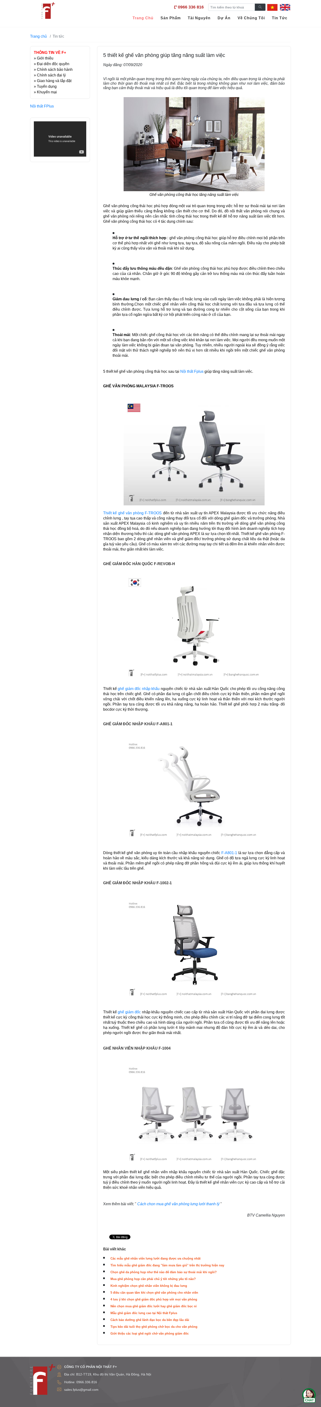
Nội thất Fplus (192, 371)
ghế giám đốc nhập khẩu (139, 689)
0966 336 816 (191, 7)
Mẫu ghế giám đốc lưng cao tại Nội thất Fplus (143, 1313)
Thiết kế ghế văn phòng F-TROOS (132, 513)
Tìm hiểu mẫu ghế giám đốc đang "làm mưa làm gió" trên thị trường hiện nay (167, 1265)
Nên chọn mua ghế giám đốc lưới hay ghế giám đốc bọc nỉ (153, 1306)
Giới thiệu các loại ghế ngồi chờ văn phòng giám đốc (149, 1333)
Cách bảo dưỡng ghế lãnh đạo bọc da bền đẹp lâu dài (149, 1320)
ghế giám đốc (130, 1012)
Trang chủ (38, 36)
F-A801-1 (229, 853)
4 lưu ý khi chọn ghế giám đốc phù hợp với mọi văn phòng (153, 1299)
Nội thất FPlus (42, 106)
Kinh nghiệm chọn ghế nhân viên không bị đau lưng (148, 1286)
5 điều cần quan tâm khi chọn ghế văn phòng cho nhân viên (154, 1292)
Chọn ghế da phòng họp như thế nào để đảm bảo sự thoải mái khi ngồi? (163, 1272)
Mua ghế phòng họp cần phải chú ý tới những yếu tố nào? (153, 1279)
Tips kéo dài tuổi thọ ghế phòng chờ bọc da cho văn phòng (153, 1326)
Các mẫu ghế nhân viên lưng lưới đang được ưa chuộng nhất (155, 1258)
